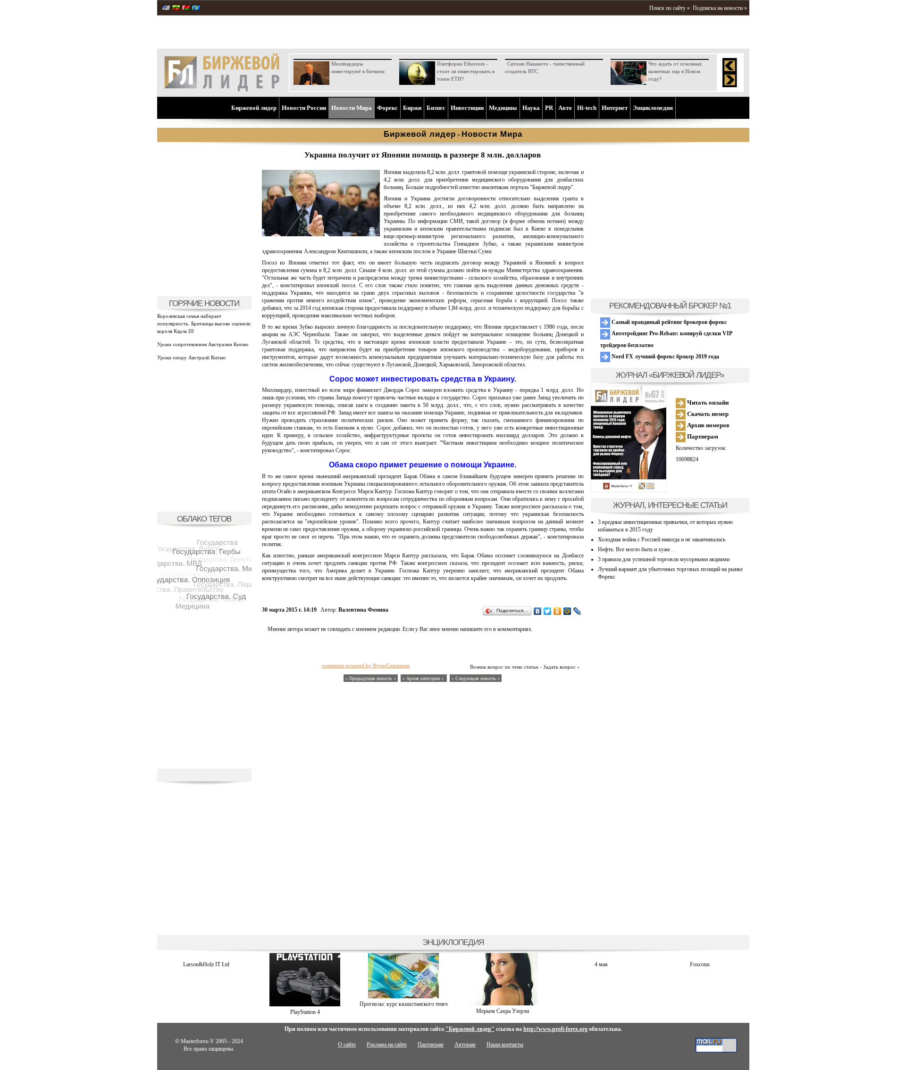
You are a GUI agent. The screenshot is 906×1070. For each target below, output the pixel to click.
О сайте (347, 1044)
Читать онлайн (707, 402)
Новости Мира (351, 107)
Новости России (304, 107)
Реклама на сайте (387, 1044)
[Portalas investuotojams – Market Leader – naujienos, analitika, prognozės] (176, 8)
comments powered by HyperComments (366, 665)
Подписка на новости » (720, 8)
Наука (531, 107)
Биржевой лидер (254, 107)
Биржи (412, 107)
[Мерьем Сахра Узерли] (502, 1003)
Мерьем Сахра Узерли (502, 1011)
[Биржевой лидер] (221, 89)
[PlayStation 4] (304, 1004)
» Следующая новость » (476, 678)
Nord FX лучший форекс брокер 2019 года (664, 356)
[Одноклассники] (557, 611)
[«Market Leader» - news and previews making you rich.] (166, 8)
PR (549, 107)
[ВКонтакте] (538, 611)
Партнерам (702, 436)
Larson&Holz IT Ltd (206, 964)
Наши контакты (505, 1044)
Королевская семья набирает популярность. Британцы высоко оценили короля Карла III (204, 323)
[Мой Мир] (567, 611)
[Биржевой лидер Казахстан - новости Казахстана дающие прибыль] (196, 8)
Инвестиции (467, 107)
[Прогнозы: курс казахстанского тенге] (403, 996)
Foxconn (700, 964)
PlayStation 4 (305, 1012)
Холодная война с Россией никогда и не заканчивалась (661, 539)
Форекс (387, 107)
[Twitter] (548, 611)
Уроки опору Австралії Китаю (191, 357)
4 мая (601, 964)
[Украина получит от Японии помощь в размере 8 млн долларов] (321, 234)
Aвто (565, 107)
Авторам (465, 1044)
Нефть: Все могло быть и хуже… (637, 549)
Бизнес (436, 107)
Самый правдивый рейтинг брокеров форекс (668, 322)
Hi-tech (586, 107)
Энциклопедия (653, 107)
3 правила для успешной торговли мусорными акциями (664, 559)
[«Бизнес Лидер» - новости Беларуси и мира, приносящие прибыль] (186, 8)
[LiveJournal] (577, 611)
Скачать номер (707, 413)
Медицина (503, 107)
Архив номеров (708, 425)
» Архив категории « (424, 678)
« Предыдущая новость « (370, 678)
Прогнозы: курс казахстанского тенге (404, 1004)
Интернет (615, 107)
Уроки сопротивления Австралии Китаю (202, 344)
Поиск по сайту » (669, 8)
